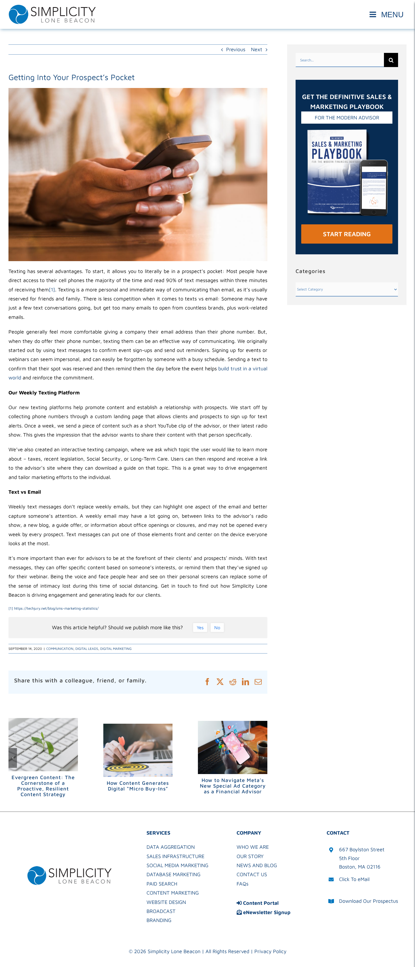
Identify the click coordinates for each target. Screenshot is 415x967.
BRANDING (159, 920)
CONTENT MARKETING (173, 893)
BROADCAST (161, 911)
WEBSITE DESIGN (166, 902)
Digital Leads (86, 648)
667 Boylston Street (362, 849)
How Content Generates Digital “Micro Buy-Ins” (138, 786)
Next (256, 49)
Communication (59, 648)
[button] (12, 758)
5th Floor (349, 858)
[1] (52, 290)
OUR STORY (250, 856)
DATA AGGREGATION (171, 847)
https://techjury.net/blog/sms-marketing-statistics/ (56, 608)
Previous (235, 49)
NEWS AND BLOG (257, 865)
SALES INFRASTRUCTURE (175, 856)
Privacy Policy (270, 951)
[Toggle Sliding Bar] (387, 14)
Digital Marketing (116, 648)
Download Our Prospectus (368, 901)
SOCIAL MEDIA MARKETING (177, 865)
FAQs (242, 884)
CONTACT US (252, 874)
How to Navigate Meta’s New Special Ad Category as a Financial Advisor (233, 785)
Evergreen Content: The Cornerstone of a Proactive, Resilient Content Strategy (43, 785)
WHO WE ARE (253, 847)
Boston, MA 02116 (360, 867)
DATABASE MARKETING (173, 874)
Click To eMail (354, 879)
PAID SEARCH (162, 884)
